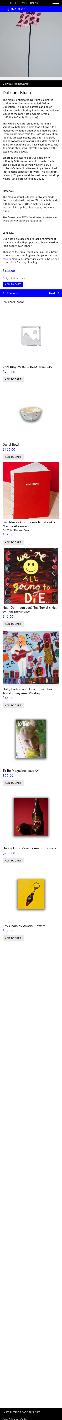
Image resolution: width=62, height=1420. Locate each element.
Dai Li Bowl (11, 446)
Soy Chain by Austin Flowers (24, 928)
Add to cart (13, 284)
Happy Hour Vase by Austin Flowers (29, 850)
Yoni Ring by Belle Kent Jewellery (27, 369)
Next (52, 293)
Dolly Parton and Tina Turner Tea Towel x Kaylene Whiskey (27, 693)
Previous (12, 293)
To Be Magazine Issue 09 (21, 773)
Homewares (21, 83)
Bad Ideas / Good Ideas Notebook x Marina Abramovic (29, 528)
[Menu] (56, 3)
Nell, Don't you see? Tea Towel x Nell (30, 611)
